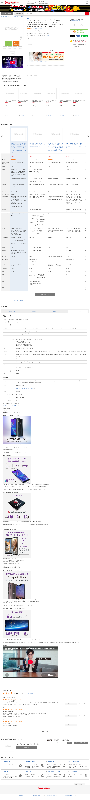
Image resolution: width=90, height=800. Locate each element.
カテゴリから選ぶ (8, 13)
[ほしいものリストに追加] (21, 38)
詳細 (48, 35)
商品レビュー (56, 311)
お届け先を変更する (75, 20)
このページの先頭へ (79, 784)
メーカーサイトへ (30, 388)
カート (87, 3)
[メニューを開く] (2, 2)
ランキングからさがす (39, 15)
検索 (69, 742)
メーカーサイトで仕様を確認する (10, 405)
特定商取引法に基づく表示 (52, 795)
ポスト (73, 36)
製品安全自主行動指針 (68, 795)
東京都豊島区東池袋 (43, 2)
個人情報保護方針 (36, 795)
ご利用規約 (21, 795)
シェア (79, 36)
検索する (26, 747)
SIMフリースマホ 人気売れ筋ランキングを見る (12, 300)
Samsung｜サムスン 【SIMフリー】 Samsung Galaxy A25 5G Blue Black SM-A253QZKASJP (37, 145)
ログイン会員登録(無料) (30, 2)
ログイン (15, 15)
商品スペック (12, 311)
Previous (2, 102)
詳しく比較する (45, 294)
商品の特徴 (34, 311)
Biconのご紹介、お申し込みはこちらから (38, 61)
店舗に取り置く (80, 31)
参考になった (70, 703)
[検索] (87, 13)
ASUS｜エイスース (31, 18)
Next (88, 102)
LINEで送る (85, 36)
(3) (36, 106)
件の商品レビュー (39, 28)
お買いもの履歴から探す (80, 742)
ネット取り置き (63, 15)
